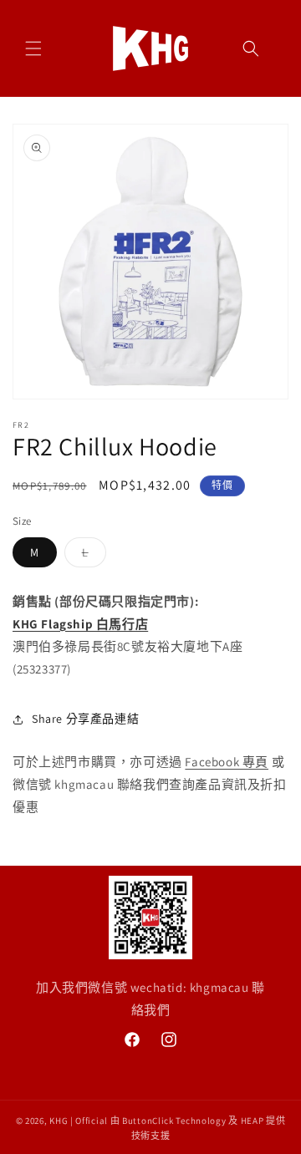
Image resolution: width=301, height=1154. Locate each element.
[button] (33, 48)
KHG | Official (78, 1120)
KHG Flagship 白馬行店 (80, 624)
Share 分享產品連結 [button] (85, 718)
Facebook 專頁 (226, 762)
